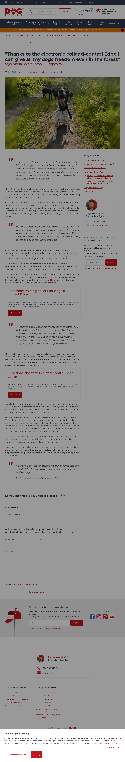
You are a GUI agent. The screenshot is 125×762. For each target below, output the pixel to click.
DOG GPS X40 (62, 80)
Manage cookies (114, 747)
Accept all (36, 755)
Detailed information (109, 743)
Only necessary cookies (15, 755)
